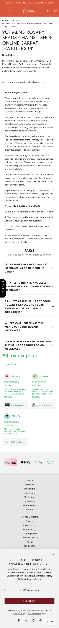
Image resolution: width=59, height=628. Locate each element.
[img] (11, 382)
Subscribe (29, 601)
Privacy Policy (18, 613)
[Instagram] (26, 620)
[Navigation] (3, 11)
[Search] (48, 11)
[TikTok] (40, 620)
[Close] (53, 554)
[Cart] (55, 11)
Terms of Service (34, 613)
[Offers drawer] (10, 11)
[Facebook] (19, 620)
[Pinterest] (33, 620)
